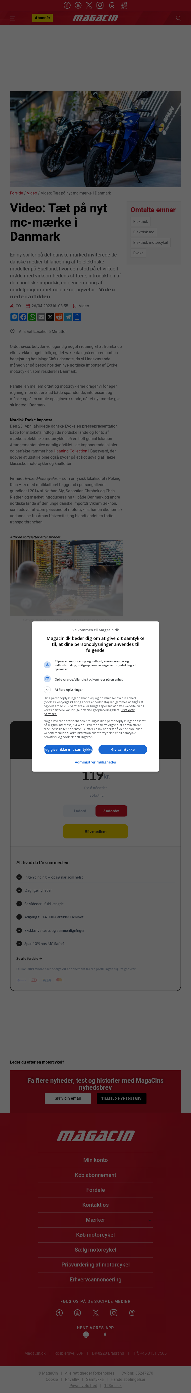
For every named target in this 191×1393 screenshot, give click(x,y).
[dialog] (95, 696)
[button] (95, 689)
